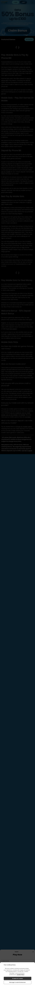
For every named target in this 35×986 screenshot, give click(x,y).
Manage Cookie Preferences (17, 982)
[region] (17, 974)
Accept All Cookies (17, 978)
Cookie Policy (20, 974)
